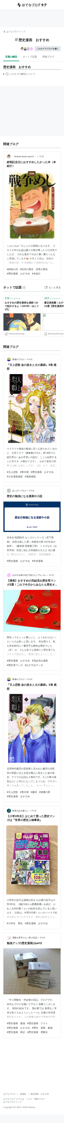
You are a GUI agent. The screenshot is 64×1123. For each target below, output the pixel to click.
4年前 (30, 359)
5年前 (31, 490)
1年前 (41, 156)
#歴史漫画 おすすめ (18, 273)
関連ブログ (48, 56)
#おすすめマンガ (34, 665)
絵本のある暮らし (20, 810)
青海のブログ (18, 359)
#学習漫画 (37, 560)
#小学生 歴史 (15, 923)
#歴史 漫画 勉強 (42, 1027)
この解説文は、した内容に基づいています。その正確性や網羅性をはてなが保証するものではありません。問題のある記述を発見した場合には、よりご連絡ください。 (19, 74)
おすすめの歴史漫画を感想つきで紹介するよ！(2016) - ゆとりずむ (22, 306)
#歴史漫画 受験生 (37, 1032)
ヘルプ (29, 1099)
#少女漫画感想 (15, 476)
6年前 (42, 937)
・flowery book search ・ (24, 156)
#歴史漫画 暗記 (16, 1032)
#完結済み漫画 (40, 660)
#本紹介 (36, 273)
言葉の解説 (11, 56)
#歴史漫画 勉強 (16, 1023)
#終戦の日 (12, 269)
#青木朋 (24, 471)
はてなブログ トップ (15, 31)
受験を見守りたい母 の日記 (24, 937)
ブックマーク (12, 298)
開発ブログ (39, 1099)
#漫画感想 (30, 476)
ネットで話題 (30, 56)
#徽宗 (34, 792)
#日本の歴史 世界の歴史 (34, 269)
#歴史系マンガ (15, 665)
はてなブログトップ (12, 1102)
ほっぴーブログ (19, 490)
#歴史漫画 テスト (37, 1023)
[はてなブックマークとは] (24, 287)
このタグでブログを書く (47, 48)
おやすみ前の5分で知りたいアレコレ (29, 575)
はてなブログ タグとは (13, 1099)
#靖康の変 (44, 792)
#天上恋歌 (12, 471)
